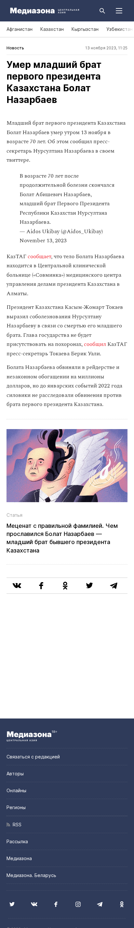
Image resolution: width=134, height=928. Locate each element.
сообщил (95, 344)
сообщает (39, 256)
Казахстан (52, 29)
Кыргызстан (85, 29)
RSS (15, 824)
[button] (119, 10)
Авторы (15, 773)
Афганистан (20, 29)
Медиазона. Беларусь (31, 875)
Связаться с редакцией (33, 756)
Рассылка (17, 841)
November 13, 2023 (43, 240)
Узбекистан (119, 29)
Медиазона (19, 858)
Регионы (16, 807)
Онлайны (16, 790)
